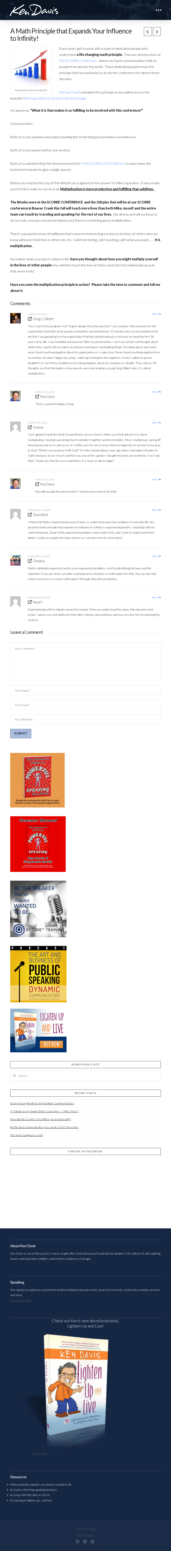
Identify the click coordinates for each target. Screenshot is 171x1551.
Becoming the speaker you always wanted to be (42, 1484)
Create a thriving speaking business (35, 1489)
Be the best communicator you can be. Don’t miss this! (44, 1127)
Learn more (40, 1453)
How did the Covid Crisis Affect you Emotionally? (40, 1119)
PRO (93, 1529)
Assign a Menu (85, 1535)
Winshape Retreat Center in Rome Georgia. (55, 98)
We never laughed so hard (26, 1135)
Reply (155, 314)
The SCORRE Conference (78, 61)
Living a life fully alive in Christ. (31, 1495)
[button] (158, 10)
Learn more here (20, 1300)
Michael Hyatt (69, 92)
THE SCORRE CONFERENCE (103, 163)
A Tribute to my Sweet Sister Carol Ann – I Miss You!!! (44, 1111)
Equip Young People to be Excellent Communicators (42, 1103)
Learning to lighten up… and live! (33, 1500)
